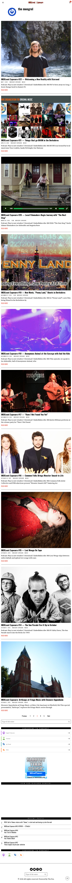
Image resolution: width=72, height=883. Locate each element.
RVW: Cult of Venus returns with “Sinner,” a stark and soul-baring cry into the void (28, 822)
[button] (69, 722)
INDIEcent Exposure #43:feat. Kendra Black (11, 838)
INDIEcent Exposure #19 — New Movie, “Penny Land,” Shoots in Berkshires (33, 292)
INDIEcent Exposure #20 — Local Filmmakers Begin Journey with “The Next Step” (33, 216)
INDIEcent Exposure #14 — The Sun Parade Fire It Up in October (29, 625)
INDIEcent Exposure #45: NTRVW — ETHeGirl (17, 826)
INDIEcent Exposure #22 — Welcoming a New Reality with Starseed (30, 79)
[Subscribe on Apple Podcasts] (3, 855)
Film (13, 220)
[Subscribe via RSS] (21, 855)
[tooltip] (31, 869)
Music (23, 82)
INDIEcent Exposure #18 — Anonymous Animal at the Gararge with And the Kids (35, 353)
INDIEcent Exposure (15, 82)
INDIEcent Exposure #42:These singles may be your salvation (14, 844)
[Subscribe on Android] (9, 855)
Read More (4, 90)
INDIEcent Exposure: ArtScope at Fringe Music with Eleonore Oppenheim (32, 699)
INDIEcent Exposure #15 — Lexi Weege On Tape (21, 550)
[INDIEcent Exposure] (36, 767)
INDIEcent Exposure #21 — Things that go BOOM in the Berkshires (30, 140)
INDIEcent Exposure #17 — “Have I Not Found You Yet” (24, 414)
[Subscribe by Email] (15, 855)
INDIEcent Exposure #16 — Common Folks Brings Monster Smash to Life (32, 475)
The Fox (51, 879)
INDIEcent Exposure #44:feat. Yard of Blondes (11, 831)
